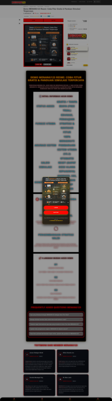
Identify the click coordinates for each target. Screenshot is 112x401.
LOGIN (56, 207)
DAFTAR (56, 212)
